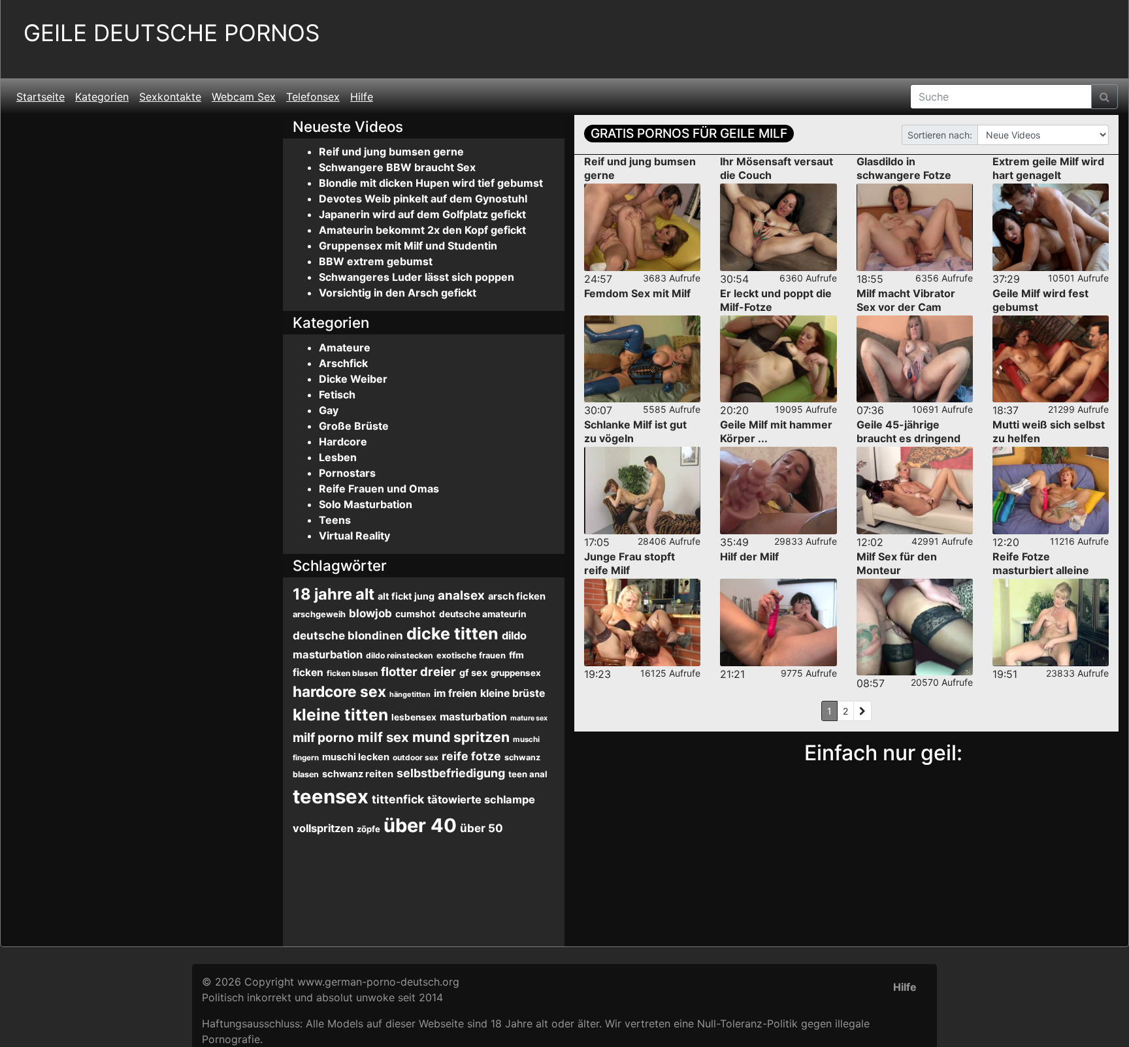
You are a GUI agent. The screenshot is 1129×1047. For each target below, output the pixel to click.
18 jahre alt (333, 594)
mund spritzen (461, 736)
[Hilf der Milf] (778, 622)
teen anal (528, 774)
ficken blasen (352, 673)
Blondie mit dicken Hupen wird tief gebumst (431, 182)
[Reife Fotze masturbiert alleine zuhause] (1050, 622)
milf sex (383, 737)
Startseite (40, 96)
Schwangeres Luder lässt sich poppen (416, 276)
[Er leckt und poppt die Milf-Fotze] (778, 359)
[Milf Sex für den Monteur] (915, 627)
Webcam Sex (244, 96)
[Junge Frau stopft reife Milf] (642, 622)
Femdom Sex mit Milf (637, 293)
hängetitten (410, 694)
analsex (461, 595)
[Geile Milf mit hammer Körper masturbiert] (778, 490)
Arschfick (343, 363)
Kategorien (102, 96)
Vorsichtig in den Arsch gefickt (397, 292)
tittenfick (398, 799)
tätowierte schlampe (481, 799)
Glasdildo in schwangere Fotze (904, 168)
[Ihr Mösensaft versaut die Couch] (778, 227)
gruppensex (516, 673)
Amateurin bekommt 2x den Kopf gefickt (422, 229)
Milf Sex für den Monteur (897, 563)
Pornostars (347, 472)
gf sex (473, 672)
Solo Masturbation (365, 504)
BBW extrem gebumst (376, 261)
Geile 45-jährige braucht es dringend (908, 431)
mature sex (529, 718)
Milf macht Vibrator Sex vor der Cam (906, 300)
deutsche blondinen (348, 635)
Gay (328, 410)
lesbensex (413, 717)
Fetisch (337, 394)
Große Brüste (354, 425)
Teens (335, 519)
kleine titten (340, 714)
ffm (516, 654)
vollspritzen (323, 828)
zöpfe (368, 829)
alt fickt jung (406, 596)
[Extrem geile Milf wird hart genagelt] (1050, 227)
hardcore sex (339, 691)
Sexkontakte (170, 96)
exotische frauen (471, 655)
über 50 (481, 828)
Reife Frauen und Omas (379, 488)
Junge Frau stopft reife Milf (629, 563)
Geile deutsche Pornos (171, 33)
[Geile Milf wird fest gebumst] (1050, 359)
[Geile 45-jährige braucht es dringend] (915, 490)
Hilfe (361, 96)
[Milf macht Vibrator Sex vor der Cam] (915, 359)
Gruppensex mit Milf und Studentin (408, 245)
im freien (455, 693)
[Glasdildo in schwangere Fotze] (915, 227)
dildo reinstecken (399, 655)
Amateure (344, 347)
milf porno (323, 737)
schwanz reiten (357, 774)
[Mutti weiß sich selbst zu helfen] (1050, 490)
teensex (330, 796)
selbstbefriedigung (451, 773)
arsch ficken (517, 596)
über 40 (420, 825)
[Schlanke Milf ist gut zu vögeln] (642, 490)
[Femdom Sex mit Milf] (642, 359)
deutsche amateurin (482, 614)
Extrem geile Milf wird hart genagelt (1048, 168)
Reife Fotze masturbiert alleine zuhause (1040, 570)
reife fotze (471, 756)
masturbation (473, 717)
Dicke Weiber (353, 378)
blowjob (370, 613)
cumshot (415, 613)
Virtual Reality (354, 535)
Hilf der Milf (749, 556)
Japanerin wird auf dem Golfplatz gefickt (422, 214)
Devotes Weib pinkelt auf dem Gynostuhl (423, 198)
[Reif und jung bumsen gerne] (642, 227)
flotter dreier (418, 671)
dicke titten (452, 633)
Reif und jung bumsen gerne (391, 151)
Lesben (338, 457)
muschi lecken (355, 757)
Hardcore (343, 441)
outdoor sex (415, 757)
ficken (308, 672)
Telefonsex (313, 96)
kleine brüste (512, 693)
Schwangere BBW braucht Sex (397, 167)
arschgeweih (319, 614)
